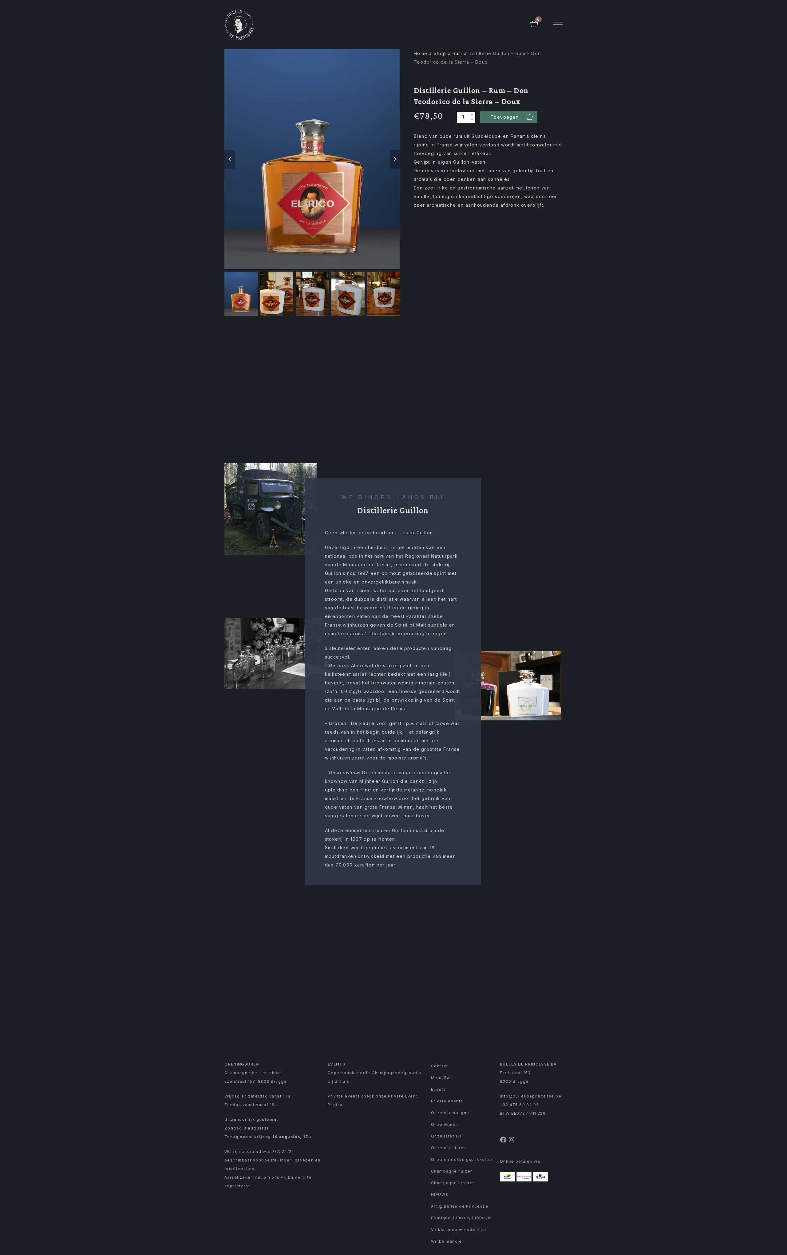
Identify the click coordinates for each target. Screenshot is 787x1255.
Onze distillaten (448, 1147)
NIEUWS (439, 1194)
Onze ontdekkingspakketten (462, 1159)
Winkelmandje (446, 1241)
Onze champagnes (451, 1112)
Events (438, 1089)
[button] (558, 24)
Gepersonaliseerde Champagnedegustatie (375, 1072)
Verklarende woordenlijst (459, 1229)
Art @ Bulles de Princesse (459, 1206)
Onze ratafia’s (446, 1136)
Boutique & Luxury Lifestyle (461, 1218)
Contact (439, 1066)
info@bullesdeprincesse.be (530, 1096)
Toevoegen (505, 117)
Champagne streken (453, 1183)
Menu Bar (441, 1077)
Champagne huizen (452, 1171)
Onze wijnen (444, 1124)
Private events (447, 1101)
